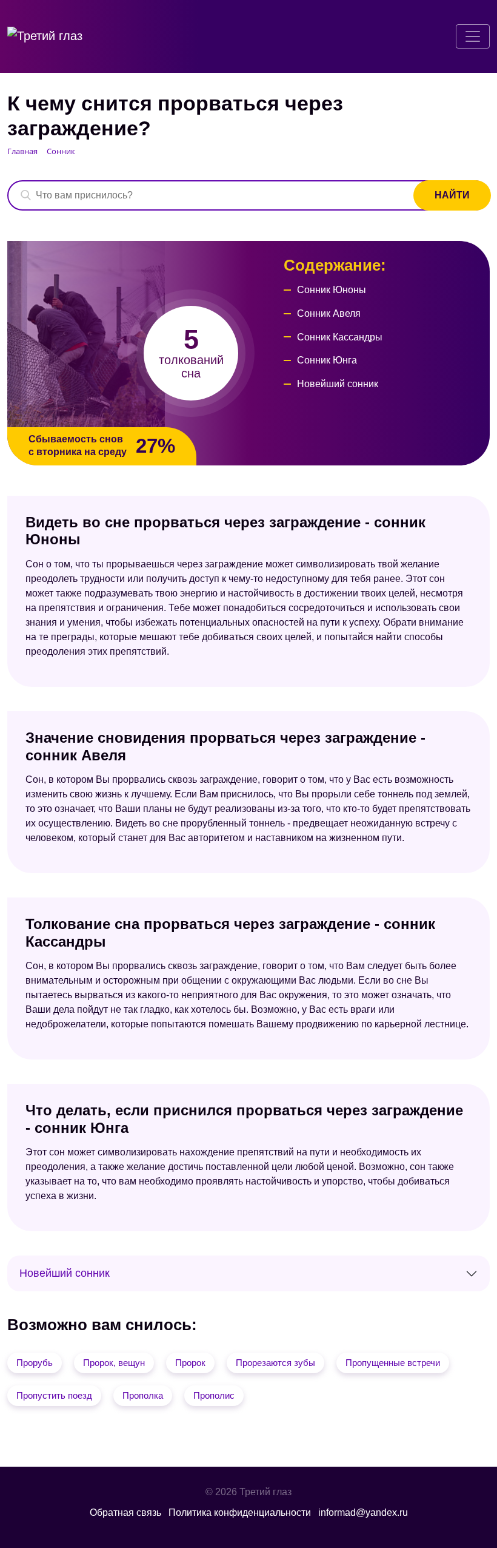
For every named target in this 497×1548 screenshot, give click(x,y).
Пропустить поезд (54, 1395)
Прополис (214, 1395)
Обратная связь (125, 1512)
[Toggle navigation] (473, 36)
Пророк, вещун (114, 1362)
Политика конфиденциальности (239, 1512)
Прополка (142, 1395)
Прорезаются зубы (275, 1362)
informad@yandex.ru (363, 1512)
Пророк (190, 1362)
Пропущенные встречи (392, 1362)
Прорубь (34, 1362)
